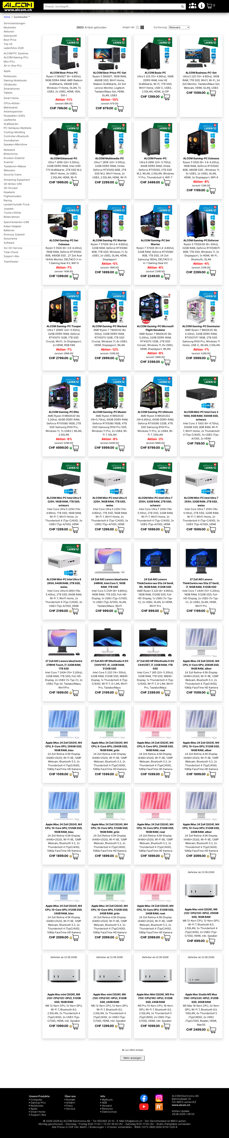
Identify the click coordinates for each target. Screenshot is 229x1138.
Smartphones (12, 88)
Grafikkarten (11, 124)
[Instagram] (159, 1098)
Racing (8, 200)
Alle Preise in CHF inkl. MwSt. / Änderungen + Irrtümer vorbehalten (92, 1127)
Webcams (9, 170)
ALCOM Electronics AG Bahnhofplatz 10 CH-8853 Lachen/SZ (185, 1100)
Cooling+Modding (14, 132)
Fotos (69, 1105)
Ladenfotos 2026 (14, 48)
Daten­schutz (109, 1111)
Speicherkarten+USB (16, 222)
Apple (7, 71)
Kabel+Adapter (12, 226)
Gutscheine (10, 238)
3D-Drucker (11, 188)
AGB (104, 1102)
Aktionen (9, 31)
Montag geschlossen (51, 1124)
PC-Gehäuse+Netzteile (17, 128)
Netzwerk (9, 149)
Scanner (9, 162)
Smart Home (11, 98)
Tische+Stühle (12, 212)
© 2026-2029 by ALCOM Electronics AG (66, 1121)
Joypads (9, 208)
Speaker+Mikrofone (15, 144)
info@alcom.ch (133, 1121)
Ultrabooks (10, 84)
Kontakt (70, 1099)
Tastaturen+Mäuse (15, 166)
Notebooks (10, 76)
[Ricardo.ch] (159, 1106)
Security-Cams (12, 174)
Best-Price (10, 39)
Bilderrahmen (12, 216)
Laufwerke (10, 119)
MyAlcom (107, 1099)
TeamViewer (11, 261)
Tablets (8, 92)
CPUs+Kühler (12, 103)
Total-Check (11, 252)
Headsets (9, 192)
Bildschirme (11, 153)
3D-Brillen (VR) (13, 184)
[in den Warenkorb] (74, 108)
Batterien (9, 230)
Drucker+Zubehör (14, 158)
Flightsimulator (12, 196)
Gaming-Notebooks (15, 80)
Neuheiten (10, 27)
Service (70, 1108)
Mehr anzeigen (132, 1058)
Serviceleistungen (14, 23)
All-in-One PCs (13, 65)
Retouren (107, 1108)
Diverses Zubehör (14, 234)
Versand (106, 1105)
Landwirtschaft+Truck (17, 204)
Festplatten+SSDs (14, 115)
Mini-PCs (9, 61)
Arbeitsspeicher (13, 111)
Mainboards (11, 107)
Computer (36, 1099)
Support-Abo (11, 256)
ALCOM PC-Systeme (16, 53)
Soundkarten (11, 140)
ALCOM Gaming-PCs (16, 57)
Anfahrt (70, 1102)
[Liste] (137, 27)
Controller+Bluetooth (16, 136)
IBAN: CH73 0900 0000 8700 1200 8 (155, 1127)
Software (9, 242)
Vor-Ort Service (13, 248)
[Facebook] (144, 1098)
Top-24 (8, 44)
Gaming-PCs (38, 1102)
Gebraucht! (10, 35)
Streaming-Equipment (17, 179)
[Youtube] (144, 1106)
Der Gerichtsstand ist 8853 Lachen (165, 1121)
